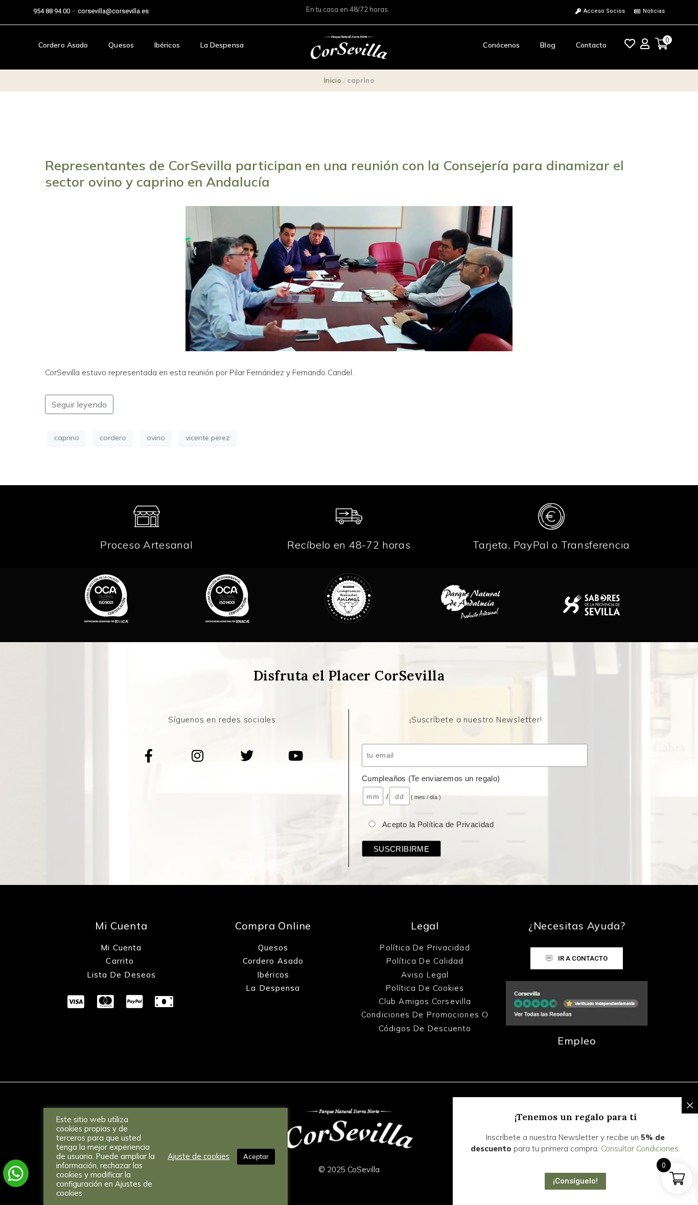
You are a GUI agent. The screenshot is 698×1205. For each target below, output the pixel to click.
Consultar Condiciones (640, 1148)
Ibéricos (167, 45)
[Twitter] (246, 755)
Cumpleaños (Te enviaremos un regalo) (431, 778)
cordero (113, 437)
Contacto (591, 45)
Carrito (121, 961)
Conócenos (501, 45)
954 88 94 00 (51, 11)
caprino (66, 437)
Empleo (576, 1040)
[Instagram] (197, 755)
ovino (156, 437)
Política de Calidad (425, 961)
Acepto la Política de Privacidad (438, 824)
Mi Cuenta (121, 947)
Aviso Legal (425, 975)
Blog (547, 45)
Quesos (121, 45)
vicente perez (207, 437)
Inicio (332, 80)
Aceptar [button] (256, 1156)
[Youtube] (296, 755)
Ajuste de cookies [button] (198, 1156)
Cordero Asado (63, 45)
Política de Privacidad (425, 947)
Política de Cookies (425, 988)
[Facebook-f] (148, 755)
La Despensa (222, 45)
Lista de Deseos (121, 975)
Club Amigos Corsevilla (425, 1001)
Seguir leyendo (79, 404)
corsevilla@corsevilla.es (113, 11)
